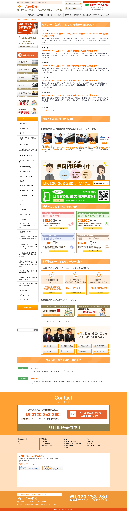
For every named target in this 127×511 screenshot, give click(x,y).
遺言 (19, 441)
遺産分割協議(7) (25, 171)
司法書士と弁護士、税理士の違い (28, 161)
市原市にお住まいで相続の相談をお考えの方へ (28, 271)
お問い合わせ (24, 144)
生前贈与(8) (23, 209)
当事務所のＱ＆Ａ (25, 290)
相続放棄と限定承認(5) (27, 190)
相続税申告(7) (24, 181)
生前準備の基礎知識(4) (27, 195)
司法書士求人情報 (47, 445)
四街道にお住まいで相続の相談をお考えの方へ (28, 278)
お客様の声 (90, 441)
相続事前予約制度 (25, 232)
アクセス (44, 441)
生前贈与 (20, 443)
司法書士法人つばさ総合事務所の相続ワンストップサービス (28, 150)
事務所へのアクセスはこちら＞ (28, 464)
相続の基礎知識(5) (25, 167)
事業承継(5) (23, 219)
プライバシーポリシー (26, 295)
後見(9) (22, 205)
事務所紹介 (43, 439)
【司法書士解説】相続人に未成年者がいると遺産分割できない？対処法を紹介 (28, 246)
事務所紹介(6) (24, 123)
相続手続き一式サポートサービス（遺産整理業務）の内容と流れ (28, 225)
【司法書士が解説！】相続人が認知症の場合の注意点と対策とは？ (28, 238)
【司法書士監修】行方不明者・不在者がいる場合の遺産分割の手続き (28, 254)
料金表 (22, 133)
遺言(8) (22, 200)
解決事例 (89, 443)
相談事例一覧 (24, 128)
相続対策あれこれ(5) (26, 214)
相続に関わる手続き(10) (27, 176)
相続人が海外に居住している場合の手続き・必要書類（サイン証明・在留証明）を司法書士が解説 (28, 263)
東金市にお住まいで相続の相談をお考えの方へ (28, 284)
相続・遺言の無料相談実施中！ (73, 443)
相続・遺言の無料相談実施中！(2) (27, 138)
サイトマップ (24, 300)
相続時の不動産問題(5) (27, 185)
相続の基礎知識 (22, 439)
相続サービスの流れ (26, 155)
